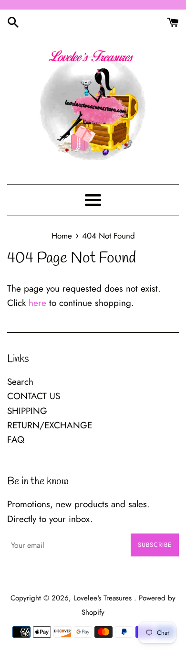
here (37, 302)
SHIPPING (27, 410)
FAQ (15, 439)
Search (20, 381)
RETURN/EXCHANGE (49, 425)
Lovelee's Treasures (103, 598)
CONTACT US (33, 396)
